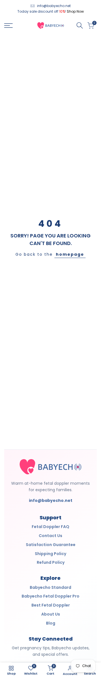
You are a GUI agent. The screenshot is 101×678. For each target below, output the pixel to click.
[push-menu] (8, 25)
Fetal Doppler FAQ (50, 526)
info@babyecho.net (54, 5)
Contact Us (50, 535)
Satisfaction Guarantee (50, 544)
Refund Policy (51, 562)
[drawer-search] (80, 25)
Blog (50, 623)
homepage (70, 254)
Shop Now (75, 11)
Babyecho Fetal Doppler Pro (50, 596)
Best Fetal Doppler (50, 605)
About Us (50, 614)
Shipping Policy (50, 553)
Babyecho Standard (50, 587)
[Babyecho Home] (50, 466)
